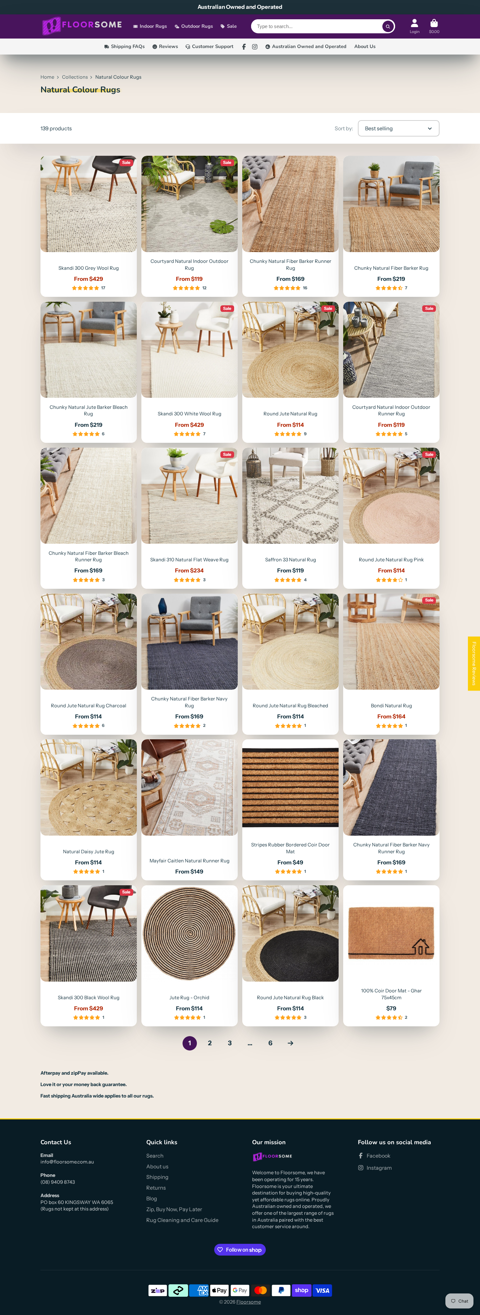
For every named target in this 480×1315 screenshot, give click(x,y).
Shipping (157, 1177)
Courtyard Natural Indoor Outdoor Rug (189, 226)
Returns (156, 1187)
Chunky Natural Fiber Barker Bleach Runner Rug (88, 518)
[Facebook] (244, 47)
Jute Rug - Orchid (189, 955)
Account (415, 26)
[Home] (82, 26)
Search (155, 1155)
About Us (365, 46)
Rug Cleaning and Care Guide (182, 1220)
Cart (434, 26)
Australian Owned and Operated (309, 46)
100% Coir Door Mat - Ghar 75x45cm (391, 955)
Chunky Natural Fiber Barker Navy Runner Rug (391, 809)
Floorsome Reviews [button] (474, 663)
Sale (232, 26)
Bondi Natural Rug (391, 664)
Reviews (168, 46)
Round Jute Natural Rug (290, 372)
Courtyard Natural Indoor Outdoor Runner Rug (391, 372)
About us (157, 1166)
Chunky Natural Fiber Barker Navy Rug (189, 664)
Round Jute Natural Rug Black (290, 955)
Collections (75, 77)
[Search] (388, 26)
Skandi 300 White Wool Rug (189, 372)
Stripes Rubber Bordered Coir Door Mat (290, 809)
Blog (151, 1198)
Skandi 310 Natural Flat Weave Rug (189, 518)
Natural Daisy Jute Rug (88, 809)
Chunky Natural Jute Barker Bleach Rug (88, 372)
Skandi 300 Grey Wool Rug (88, 226)
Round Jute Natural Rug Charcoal (88, 664)
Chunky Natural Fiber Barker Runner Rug (290, 226)
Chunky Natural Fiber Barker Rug (391, 226)
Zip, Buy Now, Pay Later (174, 1209)
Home (47, 77)
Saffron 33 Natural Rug (290, 518)
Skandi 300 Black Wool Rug (88, 955)
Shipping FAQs (128, 46)
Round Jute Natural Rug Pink (391, 518)
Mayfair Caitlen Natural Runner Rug (189, 809)
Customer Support (212, 46)
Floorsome (248, 1302)
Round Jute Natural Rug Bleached (290, 664)
